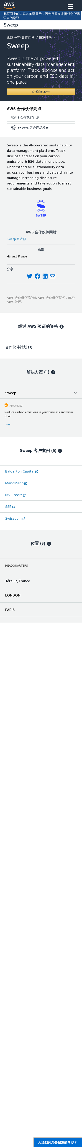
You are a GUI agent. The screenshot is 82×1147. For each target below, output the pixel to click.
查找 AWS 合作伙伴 (20, 37)
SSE (8, 506)
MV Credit (13, 494)
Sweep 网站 (15, 239)
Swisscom (13, 518)
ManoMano (14, 483)
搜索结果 (45, 37)
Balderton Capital (19, 471)
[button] (70, 6)
